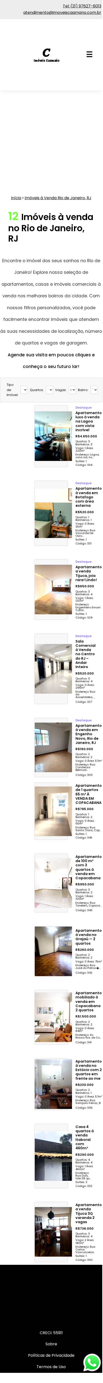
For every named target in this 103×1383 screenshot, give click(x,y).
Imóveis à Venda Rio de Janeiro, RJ (58, 198)
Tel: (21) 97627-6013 (82, 6)
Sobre (51, 1344)
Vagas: (61, 390)
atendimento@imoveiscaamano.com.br (62, 12)
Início (16, 198)
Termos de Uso (51, 1367)
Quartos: (37, 390)
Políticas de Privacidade (51, 1355)
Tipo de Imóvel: (12, 390)
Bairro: (83, 390)
